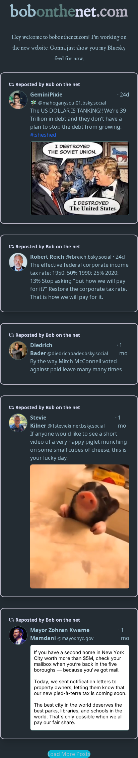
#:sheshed (43, 134)
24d (124, 94)
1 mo (123, 349)
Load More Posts (69, 754)
